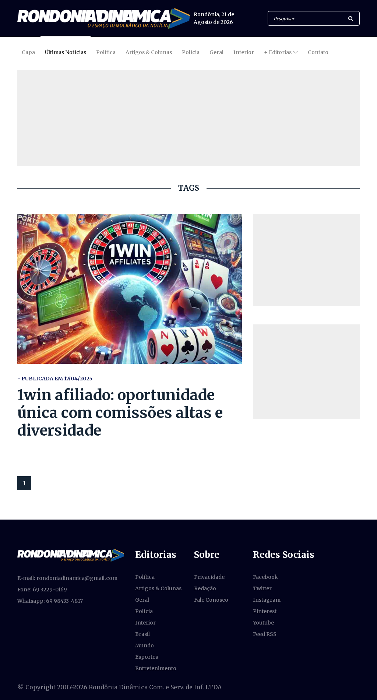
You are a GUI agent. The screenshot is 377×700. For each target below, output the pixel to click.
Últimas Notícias (65, 52)
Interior (243, 52)
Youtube (263, 622)
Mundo (144, 645)
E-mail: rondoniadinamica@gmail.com (67, 578)
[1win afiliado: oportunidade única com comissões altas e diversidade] (129, 289)
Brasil (142, 634)
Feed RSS (264, 634)
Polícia (191, 52)
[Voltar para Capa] (103, 18)
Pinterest (264, 611)
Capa (28, 52)
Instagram (267, 600)
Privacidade (209, 577)
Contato (318, 52)
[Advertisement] (306, 260)
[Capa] (70, 555)
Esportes (146, 657)
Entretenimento (155, 668)
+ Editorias (278, 52)
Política (106, 52)
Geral (216, 52)
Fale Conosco (211, 600)
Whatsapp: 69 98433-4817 (50, 601)
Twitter (262, 588)
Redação (205, 588)
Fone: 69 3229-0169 (42, 589)
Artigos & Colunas (149, 52)
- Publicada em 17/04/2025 (54, 378)
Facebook (265, 577)
